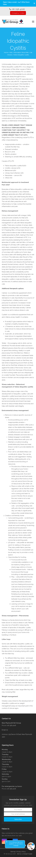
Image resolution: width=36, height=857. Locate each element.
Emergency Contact (18, 13)
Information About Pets (21, 52)
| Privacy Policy (21, 851)
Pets (11, 52)
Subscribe (18, 819)
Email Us (5, 730)
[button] (34, 3)
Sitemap (13, 851)
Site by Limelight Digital (24, 854)
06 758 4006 (18, 9)
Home (6, 52)
